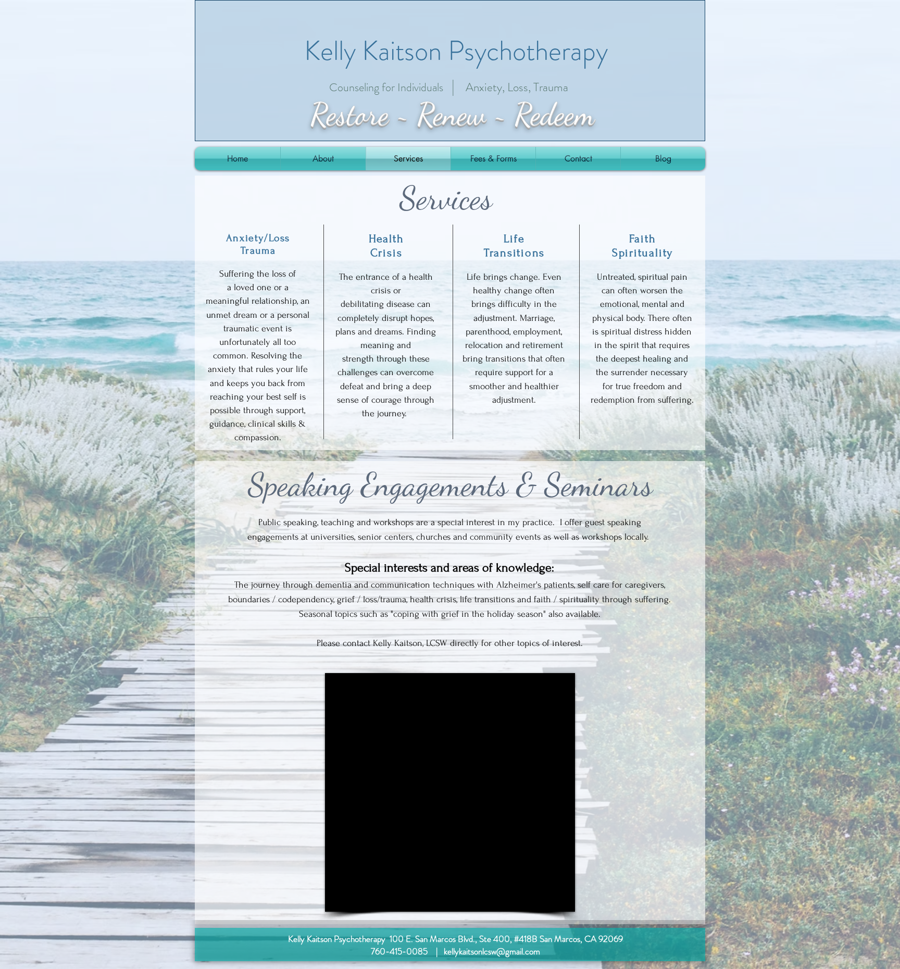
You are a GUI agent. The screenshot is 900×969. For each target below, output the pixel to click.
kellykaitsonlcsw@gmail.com (492, 951)
